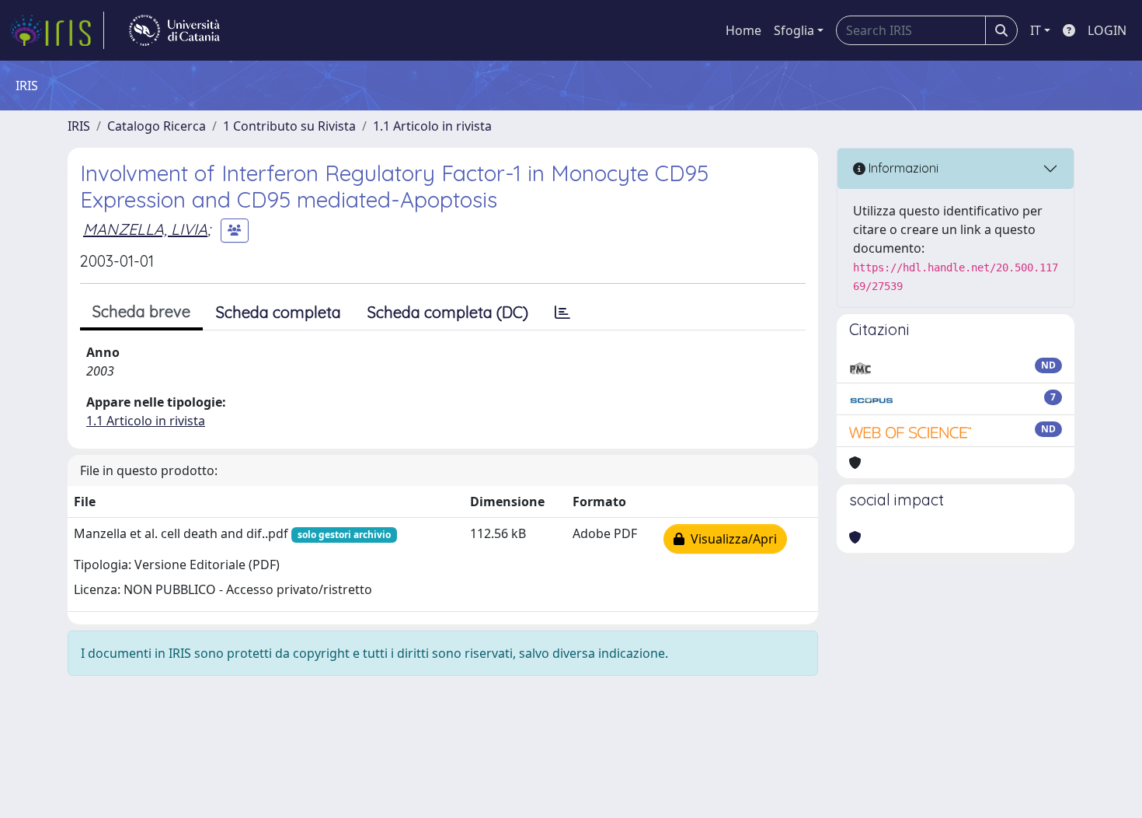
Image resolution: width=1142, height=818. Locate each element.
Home (743, 30)
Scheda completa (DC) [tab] (447, 312)
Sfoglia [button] (794, 30)
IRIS (79, 126)
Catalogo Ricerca (156, 126)
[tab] (562, 312)
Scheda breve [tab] (141, 311)
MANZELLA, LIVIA (145, 229)
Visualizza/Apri (730, 538)
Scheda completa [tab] (278, 312)
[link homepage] (56, 30)
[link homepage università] (174, 30)
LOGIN (1107, 30)
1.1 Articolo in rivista (432, 126)
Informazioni (901, 168)
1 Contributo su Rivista (289, 126)
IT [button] (1035, 30)
